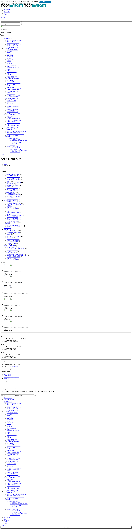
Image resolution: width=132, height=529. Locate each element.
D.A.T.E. (9, 52)
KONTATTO (10, 59)
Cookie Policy (7, 375)
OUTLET (6, 223)
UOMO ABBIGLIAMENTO (14, 44)
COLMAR (9, 51)
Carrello (6, 13)
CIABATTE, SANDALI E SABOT (15, 134)
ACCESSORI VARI (15, 143)
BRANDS (6, 48)
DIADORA (10, 54)
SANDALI (9, 117)
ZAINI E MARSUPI (15, 147)
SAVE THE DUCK (11, 72)
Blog (5, 10)
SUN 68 (9, 73)
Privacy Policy (7, 374)
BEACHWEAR (11, 94)
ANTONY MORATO (12, 50)
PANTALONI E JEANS (13, 90)
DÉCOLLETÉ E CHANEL (13, 118)
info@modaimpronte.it (14, 366)
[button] (3, 17)
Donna (44, 1)
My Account (7, 9)
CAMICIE (9, 99)
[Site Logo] (23, 6)
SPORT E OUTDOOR (12, 96)
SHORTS (9, 92)
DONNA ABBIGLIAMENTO (14, 40)
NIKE (8, 66)
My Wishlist (7, 12)
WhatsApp (13, 369)
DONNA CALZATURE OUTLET (15, 225)
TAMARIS (9, 74)
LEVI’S (9, 61)
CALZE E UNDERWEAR (13, 95)
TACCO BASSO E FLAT (13, 125)
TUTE (8, 107)
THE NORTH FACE (12, 76)
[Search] (21, 23)
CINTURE (12, 145)
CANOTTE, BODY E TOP (13, 83)
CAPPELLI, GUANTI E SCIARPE (19, 141)
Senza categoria (7, 228)
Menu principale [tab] (8, 398)
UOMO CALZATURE (12, 47)
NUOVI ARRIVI (8, 39)
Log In (5, 14)
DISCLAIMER (10, 55)
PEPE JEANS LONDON (13, 67)
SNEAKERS (10, 116)
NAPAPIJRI (10, 63)
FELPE (8, 85)
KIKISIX (9, 58)
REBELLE (9, 70)
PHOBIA (9, 69)
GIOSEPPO (10, 56)
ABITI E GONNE (11, 80)
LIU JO (8, 62)
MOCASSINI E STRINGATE (14, 120)
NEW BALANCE (11, 65)
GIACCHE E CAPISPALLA (14, 88)
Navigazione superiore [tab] (9, 399)
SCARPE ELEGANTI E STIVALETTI (16, 131)
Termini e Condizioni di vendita (11, 377)
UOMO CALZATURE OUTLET (15, 226)
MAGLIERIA (10, 87)
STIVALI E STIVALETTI (13, 123)
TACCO (9, 124)
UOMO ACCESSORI (12, 45)
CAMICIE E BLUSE (12, 81)
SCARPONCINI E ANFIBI (13, 132)
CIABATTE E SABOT (12, 121)
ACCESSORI (7, 136)
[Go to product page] (67, 267)
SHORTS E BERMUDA (13, 109)
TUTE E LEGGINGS (12, 91)
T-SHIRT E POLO (11, 84)
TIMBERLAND (11, 77)
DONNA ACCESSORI (12, 41)
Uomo (40, 1)
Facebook (3, 369)
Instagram (8, 369)
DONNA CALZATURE (13, 43)
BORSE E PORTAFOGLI (16, 139)
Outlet (49, 1)
